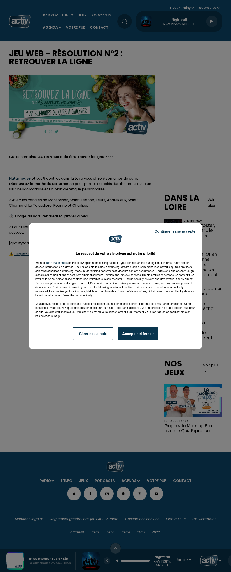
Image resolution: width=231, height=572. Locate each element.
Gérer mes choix (93, 333)
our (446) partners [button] (57, 263)
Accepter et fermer (138, 333)
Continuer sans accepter (176, 231)
